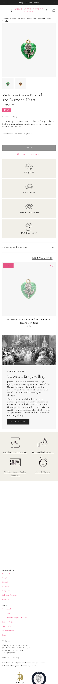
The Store (6, 613)
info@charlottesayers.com (12, 650)
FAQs (4, 578)
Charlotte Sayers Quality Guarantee (15, 473)
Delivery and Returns (14, 247)
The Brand (6, 609)
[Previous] (3, 2)
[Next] (54, 2)
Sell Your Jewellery (10, 595)
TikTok (33, 666)
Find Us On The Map (10, 658)
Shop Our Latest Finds (29, 2)
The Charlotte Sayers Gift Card (15, 617)
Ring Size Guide (9, 591)
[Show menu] (4, 10)
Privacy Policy (8, 622)
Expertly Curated (42, 472)
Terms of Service (9, 626)
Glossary (5, 599)
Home (5, 18)
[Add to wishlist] (52, 266)
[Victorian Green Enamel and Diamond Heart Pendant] (29, 289)
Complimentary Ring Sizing (15, 452)
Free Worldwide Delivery (43, 452)
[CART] (54, 10)
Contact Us (6, 573)
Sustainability (8, 631)
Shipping (6, 582)
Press (4, 635)
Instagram (15, 666)
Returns (5, 586)
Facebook (25, 666)
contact (44, 663)
